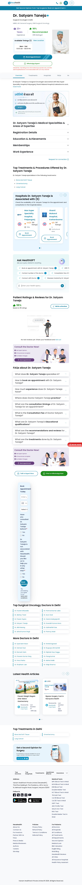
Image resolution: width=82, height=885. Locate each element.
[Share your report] (19, 286)
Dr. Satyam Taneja (21, 623)
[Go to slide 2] (41, 247)
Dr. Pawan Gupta (20, 619)
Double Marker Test (59, 790)
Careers (16, 849)
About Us (16, 827)
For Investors (17, 832)
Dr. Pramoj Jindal (49, 632)
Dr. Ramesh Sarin (20, 652)
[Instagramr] (25, 795)
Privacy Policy (37, 827)
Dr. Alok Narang (20, 627)
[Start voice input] (62, 285)
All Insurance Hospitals (60, 860)
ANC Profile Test (57, 806)
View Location (38, 40)
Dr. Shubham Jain (21, 665)
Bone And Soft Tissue (24, 180)
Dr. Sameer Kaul (20, 648)
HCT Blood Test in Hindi (60, 792)
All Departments (58, 838)
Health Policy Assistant (60, 862)
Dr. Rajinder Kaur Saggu (52, 652)
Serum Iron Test (57, 809)
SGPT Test (55, 803)
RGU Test (55, 812)
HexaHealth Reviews (59, 854)
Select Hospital (24, 509)
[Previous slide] (61, 195)
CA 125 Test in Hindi (59, 801)
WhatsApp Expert (33, 64)
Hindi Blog (55, 851)
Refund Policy (37, 830)
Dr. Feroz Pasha (20, 660)
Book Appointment (27, 234)
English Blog (56, 849)
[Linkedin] (22, 795)
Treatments (33, 75)
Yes (23, 532)
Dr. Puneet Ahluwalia (22, 611)
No (23, 535)
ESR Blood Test (57, 787)
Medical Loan (56, 843)
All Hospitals (56, 830)
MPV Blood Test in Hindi (60, 782)
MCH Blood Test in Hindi (60, 784)
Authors (16, 846)
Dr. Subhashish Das (50, 627)
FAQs (59, 75)
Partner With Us (18, 835)
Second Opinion (57, 841)
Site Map (16, 851)
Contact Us (17, 830)
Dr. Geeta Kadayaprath (52, 619)
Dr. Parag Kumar (49, 656)
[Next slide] (65, 195)
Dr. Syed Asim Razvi (21, 644)
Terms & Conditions (39, 832)
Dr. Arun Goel (48, 615)
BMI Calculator (57, 846)
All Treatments (57, 835)
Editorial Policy (37, 835)
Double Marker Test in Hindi (59, 815)
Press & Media (18, 841)
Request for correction (58, 159)
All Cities (55, 857)
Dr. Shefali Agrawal (50, 644)
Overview (18, 75)
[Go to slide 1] (39, 247)
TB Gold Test (56, 795)
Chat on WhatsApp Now (54, 473)
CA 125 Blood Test (58, 798)
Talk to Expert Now (27, 473)
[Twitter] (18, 795)
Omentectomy (21, 183)
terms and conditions (24, 597)
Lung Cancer (21, 187)
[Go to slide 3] (42, 719)
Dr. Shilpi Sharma (49, 665)
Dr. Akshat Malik (49, 660)
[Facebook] (14, 795)
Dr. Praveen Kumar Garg (23, 656)
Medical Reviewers (19, 843)
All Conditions (57, 832)
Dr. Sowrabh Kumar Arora (52, 623)
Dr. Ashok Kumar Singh (22, 632)
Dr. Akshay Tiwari (20, 615)
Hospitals (47, 75)
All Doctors (56, 827)
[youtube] (29, 795)
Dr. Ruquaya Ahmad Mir (52, 648)
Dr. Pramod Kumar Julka (52, 611)
